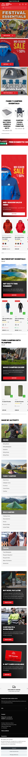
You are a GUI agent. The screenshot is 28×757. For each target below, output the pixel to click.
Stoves (4, 521)
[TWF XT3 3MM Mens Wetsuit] (20, 307)
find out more (8, 602)
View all (3, 261)
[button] (22, 4)
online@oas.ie (9, 718)
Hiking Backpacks (7, 446)
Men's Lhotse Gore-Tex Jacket (6, 238)
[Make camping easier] (14, 356)
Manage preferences (14, 754)
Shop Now (14, 295)
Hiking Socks (6, 452)
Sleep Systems (6, 518)
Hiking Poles (6, 455)
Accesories (5, 563)
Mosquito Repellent (7, 555)
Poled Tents (6, 480)
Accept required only (14, 751)
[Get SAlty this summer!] (14, 272)
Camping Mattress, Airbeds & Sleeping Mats (7, 124)
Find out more (8, 639)
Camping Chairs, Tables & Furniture (20, 123)
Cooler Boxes (6, 488)
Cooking (5, 491)
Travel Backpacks (7, 552)
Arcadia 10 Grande (19, 401)
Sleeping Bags (6, 524)
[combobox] (14, 7)
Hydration (5, 449)
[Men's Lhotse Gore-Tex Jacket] (7, 226)
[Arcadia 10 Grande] (20, 390)
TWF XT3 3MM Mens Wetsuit (19, 319)
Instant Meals (6, 527)
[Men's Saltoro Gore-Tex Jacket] (20, 226)
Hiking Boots (6, 443)
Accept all (14, 748)
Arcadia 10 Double (6, 401)
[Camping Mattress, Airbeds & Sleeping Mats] (7, 112)
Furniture (5, 485)
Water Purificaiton (7, 560)
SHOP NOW (14, 213)
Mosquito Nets (6, 557)
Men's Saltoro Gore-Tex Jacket (19, 238)
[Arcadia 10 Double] (7, 390)
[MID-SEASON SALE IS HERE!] (14, 177)
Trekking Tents (6, 516)
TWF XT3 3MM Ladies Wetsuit (7, 319)
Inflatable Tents (6, 482)
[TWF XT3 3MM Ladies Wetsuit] (7, 307)
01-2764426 (9, 717)
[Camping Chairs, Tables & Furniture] (19, 112)
